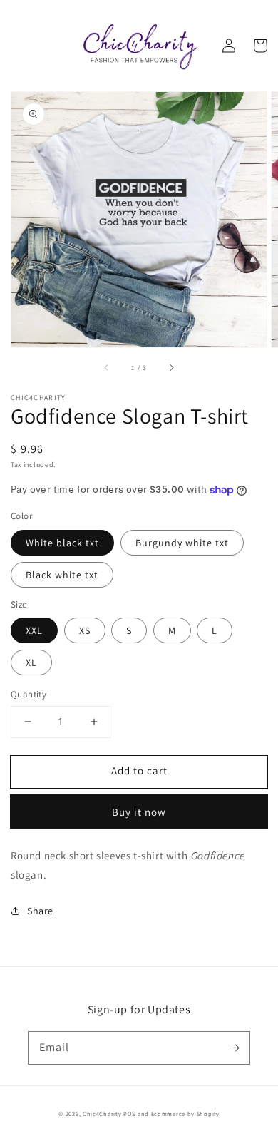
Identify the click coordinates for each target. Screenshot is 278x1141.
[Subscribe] (233, 1047)
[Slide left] (107, 367)
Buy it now (139, 812)
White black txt (62, 542)
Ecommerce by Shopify (185, 1113)
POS (129, 1113)
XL (31, 662)
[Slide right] (171, 367)
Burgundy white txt (182, 542)
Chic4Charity (102, 1113)
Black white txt (62, 574)
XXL (34, 630)
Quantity (28, 694)
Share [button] (40, 910)
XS (85, 630)
